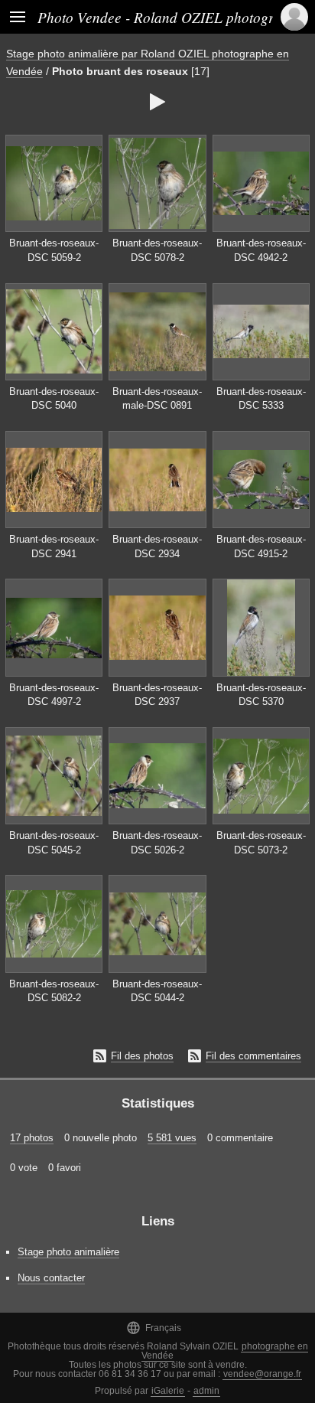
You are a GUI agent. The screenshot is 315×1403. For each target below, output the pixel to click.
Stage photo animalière (68, 1252)
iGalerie (167, 1390)
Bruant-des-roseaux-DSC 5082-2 (54, 991)
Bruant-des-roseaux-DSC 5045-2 (54, 843)
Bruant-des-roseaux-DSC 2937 (157, 695)
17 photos (32, 1138)
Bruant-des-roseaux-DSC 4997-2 (54, 695)
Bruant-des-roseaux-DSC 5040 (54, 399)
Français (153, 1327)
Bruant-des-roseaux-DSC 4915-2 (261, 546)
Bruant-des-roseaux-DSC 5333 (261, 399)
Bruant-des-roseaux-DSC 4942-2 (261, 250)
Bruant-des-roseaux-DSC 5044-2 (157, 991)
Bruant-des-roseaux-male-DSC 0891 (157, 399)
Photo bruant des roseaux (120, 71)
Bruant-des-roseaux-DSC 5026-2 (157, 843)
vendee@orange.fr (262, 1374)
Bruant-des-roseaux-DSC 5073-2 (261, 843)
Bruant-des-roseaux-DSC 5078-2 (157, 250)
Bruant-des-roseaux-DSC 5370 (261, 695)
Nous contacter (51, 1278)
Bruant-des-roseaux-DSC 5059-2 (54, 250)
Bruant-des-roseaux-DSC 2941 (54, 546)
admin (206, 1390)
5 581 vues (172, 1138)
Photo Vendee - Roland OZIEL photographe (170, 17)
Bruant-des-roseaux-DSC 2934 (157, 546)
